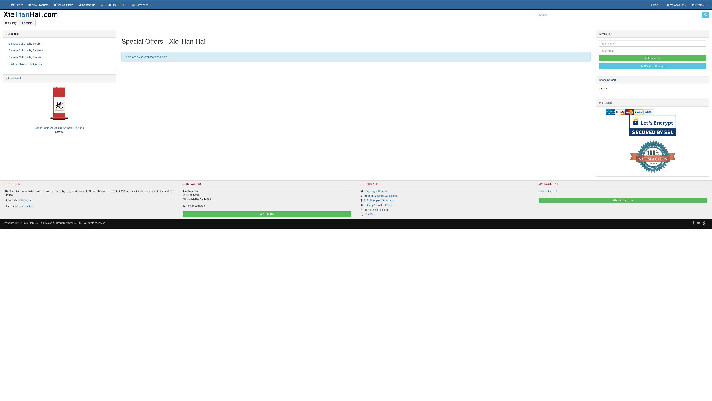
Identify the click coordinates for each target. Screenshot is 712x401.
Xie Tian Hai (31, 223)
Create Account (548, 191)
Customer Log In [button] (624, 200)
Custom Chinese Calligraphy (25, 64)
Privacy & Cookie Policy (378, 205)
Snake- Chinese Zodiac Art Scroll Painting (59, 128)
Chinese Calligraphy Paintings (26, 50)
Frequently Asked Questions (380, 196)
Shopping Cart (607, 80)
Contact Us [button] (268, 214)
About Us (26, 200)
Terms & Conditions (376, 209)
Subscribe (653, 58)
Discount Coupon (653, 66)
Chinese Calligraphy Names (25, 57)
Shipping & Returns (376, 191)
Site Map (370, 214)
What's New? (13, 78)
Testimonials (26, 206)
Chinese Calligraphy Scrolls (25, 43)
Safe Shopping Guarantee (379, 200)
